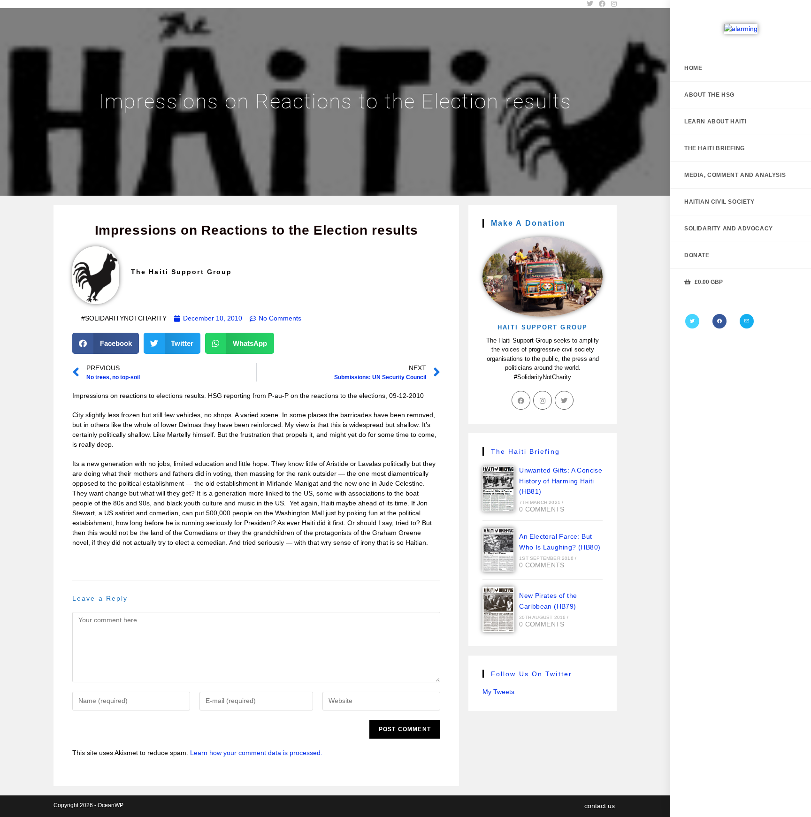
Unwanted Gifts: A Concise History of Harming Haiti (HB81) (560, 481)
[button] (105, 343)
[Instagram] (542, 400)
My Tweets (498, 691)
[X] (692, 321)
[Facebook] (719, 321)
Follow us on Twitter (531, 674)
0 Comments (541, 509)
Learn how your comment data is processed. (256, 752)
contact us (599, 805)
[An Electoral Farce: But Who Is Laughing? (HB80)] (498, 550)
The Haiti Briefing (525, 451)
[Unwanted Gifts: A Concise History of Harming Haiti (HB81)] (498, 489)
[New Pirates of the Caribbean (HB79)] (498, 609)
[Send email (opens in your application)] (747, 321)
